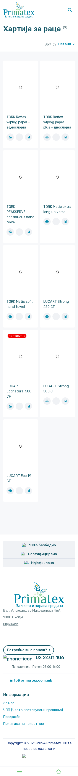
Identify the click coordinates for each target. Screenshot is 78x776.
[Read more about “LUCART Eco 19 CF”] (10, 490)
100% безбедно (42, 545)
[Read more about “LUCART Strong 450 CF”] (47, 316)
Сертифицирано (42, 554)
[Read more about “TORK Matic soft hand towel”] (10, 316)
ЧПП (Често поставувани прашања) (33, 710)
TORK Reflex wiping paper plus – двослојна (57, 122)
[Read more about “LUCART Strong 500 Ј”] (47, 401)
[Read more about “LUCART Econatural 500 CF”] (10, 406)
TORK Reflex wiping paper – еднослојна (18, 122)
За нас (8, 703)
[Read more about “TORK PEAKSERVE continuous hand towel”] (10, 232)
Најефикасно (42, 563)
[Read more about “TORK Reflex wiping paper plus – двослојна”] (47, 137)
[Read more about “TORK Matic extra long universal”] (47, 221)
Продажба (12, 717)
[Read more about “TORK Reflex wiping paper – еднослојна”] (10, 137)
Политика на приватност (24, 724)
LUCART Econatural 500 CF (18, 391)
